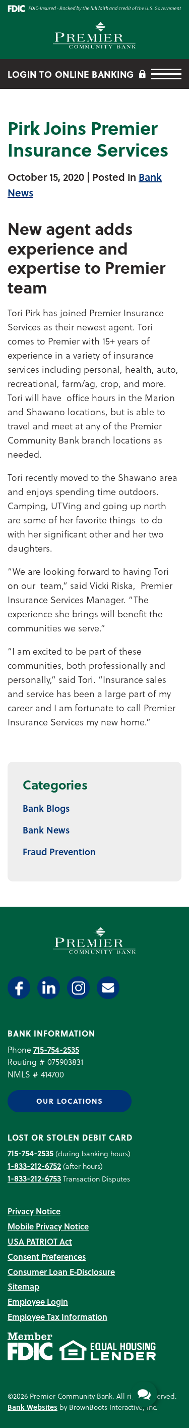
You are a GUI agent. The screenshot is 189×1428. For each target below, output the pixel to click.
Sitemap (23, 1286)
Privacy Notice (34, 1211)
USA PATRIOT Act (40, 1241)
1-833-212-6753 (34, 1178)
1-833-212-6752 (34, 1165)
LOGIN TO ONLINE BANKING (72, 74)
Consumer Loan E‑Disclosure (61, 1271)
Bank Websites (32, 1407)
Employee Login (38, 1301)
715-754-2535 (56, 1049)
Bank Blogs (46, 808)
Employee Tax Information (57, 1316)
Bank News (46, 829)
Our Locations (69, 1101)
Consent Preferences (47, 1256)
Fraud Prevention (59, 851)
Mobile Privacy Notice (48, 1226)
